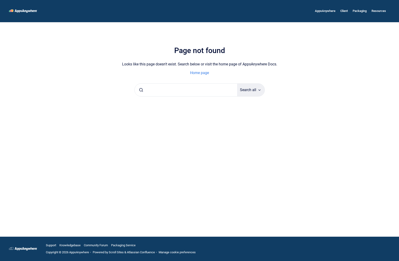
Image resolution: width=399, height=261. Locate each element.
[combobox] (186, 90)
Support (51, 245)
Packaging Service (123, 245)
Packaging (360, 11)
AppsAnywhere (325, 11)
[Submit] (141, 90)
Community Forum (96, 245)
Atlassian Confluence (141, 252)
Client (344, 11)
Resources (379, 11)
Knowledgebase (70, 245)
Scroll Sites (116, 252)
